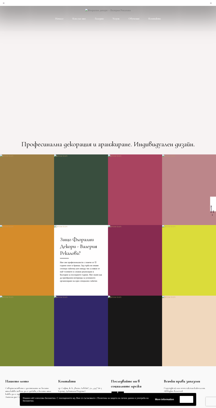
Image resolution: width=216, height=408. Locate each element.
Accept (186, 399)
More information (164, 399)
